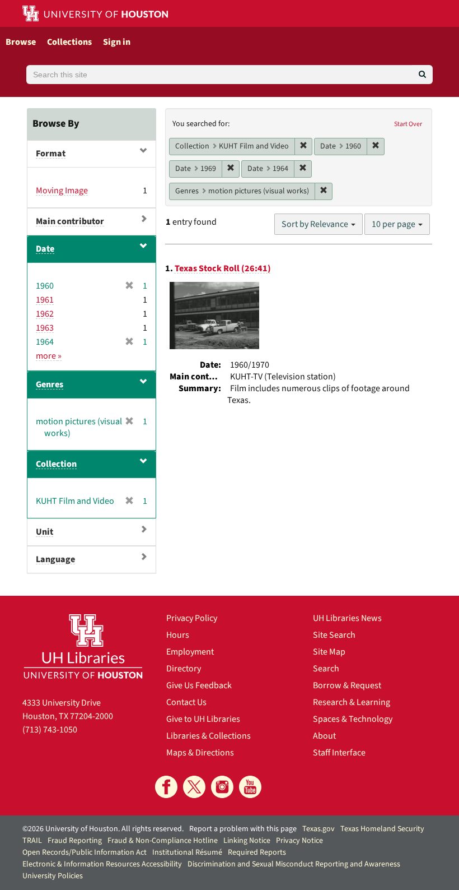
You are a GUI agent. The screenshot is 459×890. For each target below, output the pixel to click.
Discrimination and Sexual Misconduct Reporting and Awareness (294, 864)
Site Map (329, 652)
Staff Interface (339, 753)
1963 (45, 328)
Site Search (334, 635)
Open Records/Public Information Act (84, 852)
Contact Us (186, 702)
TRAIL (32, 840)
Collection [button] (56, 464)
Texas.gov (318, 829)
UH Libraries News (347, 618)
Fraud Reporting (75, 840)
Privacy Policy (191, 618)
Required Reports (257, 852)
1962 (45, 314)
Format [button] (50, 153)
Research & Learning (351, 702)
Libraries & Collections (208, 736)
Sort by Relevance (316, 224)
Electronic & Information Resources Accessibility (102, 864)
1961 (45, 300)
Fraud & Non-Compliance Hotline (162, 840)
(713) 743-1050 (49, 730)
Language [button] (55, 559)
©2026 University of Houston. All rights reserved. (103, 829)
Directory (183, 668)
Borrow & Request (347, 685)
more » (49, 356)
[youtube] (250, 787)
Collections (69, 42)
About (324, 736)
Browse (21, 42)
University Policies (52, 876)
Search (326, 668)
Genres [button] (49, 384)
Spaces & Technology (352, 719)
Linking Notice (246, 840)
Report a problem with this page (243, 829)
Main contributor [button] (70, 221)
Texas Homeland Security (382, 829)
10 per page (394, 224)
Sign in (116, 42)
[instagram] (222, 787)
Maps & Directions (200, 753)
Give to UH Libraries (203, 719)
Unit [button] (44, 532)
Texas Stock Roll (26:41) (223, 268)
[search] (422, 74)
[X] (194, 787)
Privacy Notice (299, 840)
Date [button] (45, 249)
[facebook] (166, 787)
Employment (190, 652)
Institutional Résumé (187, 852)
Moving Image (62, 190)
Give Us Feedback (199, 685)
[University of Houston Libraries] (83, 646)
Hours (177, 635)
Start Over (408, 124)
